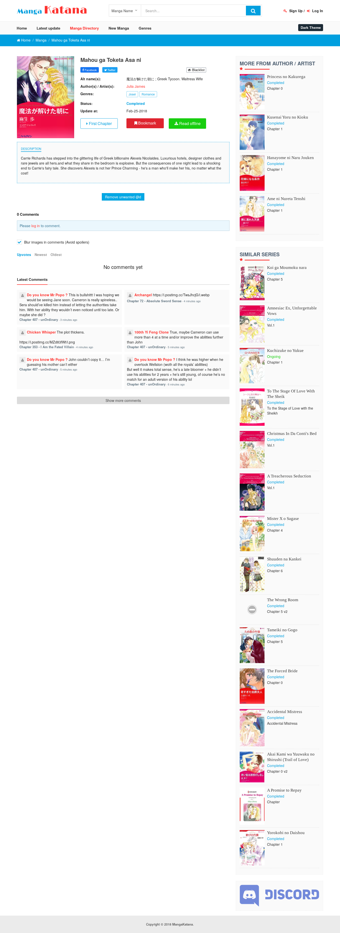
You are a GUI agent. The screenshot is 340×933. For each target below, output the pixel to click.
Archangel (143, 294)
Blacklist (198, 70)
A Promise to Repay (284, 790)
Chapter (273, 801)
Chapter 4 (275, 530)
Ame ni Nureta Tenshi (286, 198)
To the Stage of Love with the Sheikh (290, 411)
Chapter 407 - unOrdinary (38, 319)
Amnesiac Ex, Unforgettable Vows (292, 311)
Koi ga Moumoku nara (287, 267)
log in (35, 225)
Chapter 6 (275, 570)
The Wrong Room (282, 599)
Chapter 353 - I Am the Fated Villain (46, 346)
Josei (132, 94)
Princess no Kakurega (286, 76)
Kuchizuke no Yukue (285, 350)
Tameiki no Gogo (282, 630)
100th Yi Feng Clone (151, 332)
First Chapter (100, 123)
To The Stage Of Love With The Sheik (291, 394)
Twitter (111, 70)
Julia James (135, 86)
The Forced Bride (282, 671)
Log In (317, 10)
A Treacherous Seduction (289, 476)
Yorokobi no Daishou (286, 832)
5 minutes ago (176, 347)
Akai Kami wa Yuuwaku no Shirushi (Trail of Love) (291, 757)
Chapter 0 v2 (277, 771)
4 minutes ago (192, 301)
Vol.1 (271, 325)
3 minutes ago (68, 320)
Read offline (189, 123)
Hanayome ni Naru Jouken (290, 157)
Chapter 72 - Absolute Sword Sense (154, 300)
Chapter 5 (275, 279)
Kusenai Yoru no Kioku (287, 117)
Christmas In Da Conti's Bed (292, 433)
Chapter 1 (275, 128)
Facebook (90, 70)
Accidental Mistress (284, 711)
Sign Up (295, 10)
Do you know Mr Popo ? (47, 294)
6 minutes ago (176, 384)
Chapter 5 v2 (277, 611)
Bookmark (146, 123)
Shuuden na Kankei (284, 559)
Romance (148, 94)
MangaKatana (182, 924)
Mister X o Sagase (283, 518)
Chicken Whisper (41, 332)
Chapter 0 (275, 88)
